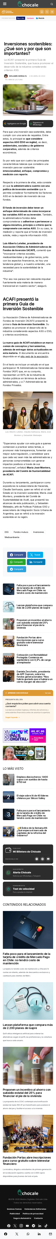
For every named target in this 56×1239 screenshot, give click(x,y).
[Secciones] (52, 12)
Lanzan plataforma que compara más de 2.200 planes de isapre (35, 606)
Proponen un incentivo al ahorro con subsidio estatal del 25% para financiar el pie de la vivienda (34, 624)
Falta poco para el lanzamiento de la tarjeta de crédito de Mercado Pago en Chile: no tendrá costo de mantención (33, 589)
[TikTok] (46, 1226)
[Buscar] (47, 12)
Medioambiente (12, 537)
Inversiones (38, 532)
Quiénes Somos (14, 1209)
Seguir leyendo (11, 717)
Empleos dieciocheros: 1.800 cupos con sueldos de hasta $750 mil (32, 779)
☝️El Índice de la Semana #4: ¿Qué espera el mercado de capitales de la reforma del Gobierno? (32, 831)
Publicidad (15, 1214)
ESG (7, 532)
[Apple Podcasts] (42, 859)
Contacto (38, 1218)
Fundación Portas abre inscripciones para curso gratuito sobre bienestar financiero (30, 641)
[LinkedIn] (39, 1226)
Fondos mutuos (21, 532)
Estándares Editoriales (35, 1209)
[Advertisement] (28, 29)
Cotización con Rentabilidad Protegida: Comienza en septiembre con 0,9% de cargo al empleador (34, 658)
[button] (5, 4)
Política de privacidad (33, 1214)
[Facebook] (8, 1226)
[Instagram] (21, 1226)
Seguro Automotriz (22, 1218)
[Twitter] (15, 1226)
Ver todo (48, 693)
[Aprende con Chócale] (42, 12)
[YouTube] (48, 859)
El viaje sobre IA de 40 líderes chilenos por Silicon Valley (32, 797)
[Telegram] (33, 1226)
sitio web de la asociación (34, 356)
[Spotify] (36, 859)
